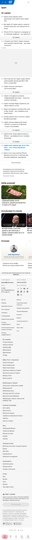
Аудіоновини (7, 352)
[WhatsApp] (27, 291)
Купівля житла (7, 466)
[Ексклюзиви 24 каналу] (30, 211)
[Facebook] (18, 288)
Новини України (8, 345)
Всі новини (7, 339)
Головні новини (8, 342)
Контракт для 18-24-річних (11, 393)
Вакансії (19, 318)
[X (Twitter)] (21, 288)
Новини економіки (9, 405)
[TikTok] (24, 291)
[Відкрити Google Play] (7, 523)
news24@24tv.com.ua (7, 282)
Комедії (5, 436)
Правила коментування (23, 308)
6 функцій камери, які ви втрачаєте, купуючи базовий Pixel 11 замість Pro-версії (14, 203)
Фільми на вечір (8, 433)
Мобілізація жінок (8, 391)
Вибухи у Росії (7, 375)
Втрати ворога (7, 378)
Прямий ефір (7, 347)
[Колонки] (30, 241)
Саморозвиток (7, 454)
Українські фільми (8, 431)
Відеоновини (7, 350)
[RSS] (21, 294)
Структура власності (22, 321)
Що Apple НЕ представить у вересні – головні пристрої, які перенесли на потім (17, 26)
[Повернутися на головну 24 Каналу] (2, 2)
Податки (5, 418)
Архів (18, 324)
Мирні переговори (9, 368)
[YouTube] (24, 288)
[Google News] (18, 294)
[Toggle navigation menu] (5, 2)
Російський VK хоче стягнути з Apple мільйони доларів (17, 118)
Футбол (5, 479)
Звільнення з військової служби (13, 385)
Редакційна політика (6, 306)
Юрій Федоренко (14, 254)
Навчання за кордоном (10, 456)
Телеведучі (4, 312)
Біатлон (5, 484)
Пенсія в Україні (8, 421)
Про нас (3, 299)
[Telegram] (27, 288)
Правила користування (7, 319)
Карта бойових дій (8, 365)
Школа (5, 448)
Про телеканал (5, 309)
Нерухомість (7, 461)
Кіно (4, 426)
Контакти (19, 314)
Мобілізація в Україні (10, 383)
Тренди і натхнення (9, 469)
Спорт (5, 474)
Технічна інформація (22, 311)
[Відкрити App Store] (17, 523)
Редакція (3, 303)
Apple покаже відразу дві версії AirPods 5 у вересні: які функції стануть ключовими (15, 124)
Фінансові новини (8, 413)
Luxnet (21, 530)
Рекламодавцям (5, 316)
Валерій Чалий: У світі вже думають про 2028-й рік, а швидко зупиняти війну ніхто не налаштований (13, 232)
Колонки (5, 241)
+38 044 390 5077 (22, 282)
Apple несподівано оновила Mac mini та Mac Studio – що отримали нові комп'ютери (17, 111)
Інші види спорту (8, 487)
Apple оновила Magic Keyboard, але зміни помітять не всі (16, 105)
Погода (5, 355)
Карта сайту (20, 327)
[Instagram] (18, 291)
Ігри (18, 331)
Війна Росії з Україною (11, 360)
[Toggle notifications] (28, 2)
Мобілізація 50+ (7, 388)
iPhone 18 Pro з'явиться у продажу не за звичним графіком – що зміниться (17, 33)
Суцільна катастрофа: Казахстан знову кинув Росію (13, 264)
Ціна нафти (6, 408)
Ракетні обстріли (8, 362)
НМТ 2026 (6, 451)
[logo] (10, 2)
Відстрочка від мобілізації (11, 396)
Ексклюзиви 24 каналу (11, 211)
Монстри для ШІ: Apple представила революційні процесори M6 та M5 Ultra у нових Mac (17, 81)
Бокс (4, 476)
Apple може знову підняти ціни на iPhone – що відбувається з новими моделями (16, 136)
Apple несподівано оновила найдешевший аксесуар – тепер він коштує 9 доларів (17, 98)
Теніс (4, 481)
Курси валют (7, 410)
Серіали (5, 439)
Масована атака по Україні (11, 373)
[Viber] (21, 291)
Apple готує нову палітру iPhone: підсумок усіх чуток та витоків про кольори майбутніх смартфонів (16, 155)
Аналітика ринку (8, 464)
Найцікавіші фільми (9, 428)
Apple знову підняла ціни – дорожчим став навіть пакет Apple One (16, 19)
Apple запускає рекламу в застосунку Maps (13, 87)
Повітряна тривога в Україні (12, 370)
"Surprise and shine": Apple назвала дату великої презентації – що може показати (17, 43)
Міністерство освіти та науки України (15, 446)
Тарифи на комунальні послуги (12, 416)
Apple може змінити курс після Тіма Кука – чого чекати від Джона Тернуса (16, 148)
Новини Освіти (8, 443)
